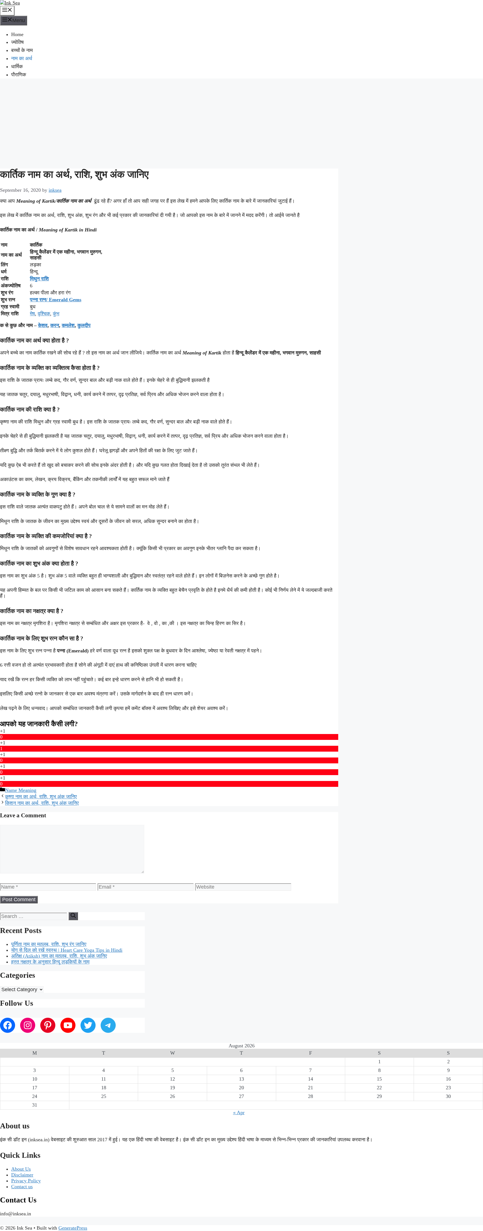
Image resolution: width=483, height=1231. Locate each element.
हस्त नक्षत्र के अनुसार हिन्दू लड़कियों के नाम (50, 962)
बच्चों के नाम (22, 50)
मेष (32, 313)
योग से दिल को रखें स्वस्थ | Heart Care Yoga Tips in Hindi (66, 950)
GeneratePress (72, 1228)
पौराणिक (18, 74)
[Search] (73, 916)
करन (54, 325)
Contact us (22, 1186)
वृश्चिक (44, 313)
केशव (43, 325)
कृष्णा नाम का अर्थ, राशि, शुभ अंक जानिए (41, 796)
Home (17, 34)
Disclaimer (22, 1175)
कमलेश (68, 325)
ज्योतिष (17, 42)
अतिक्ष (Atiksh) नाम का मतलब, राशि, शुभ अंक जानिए (59, 956)
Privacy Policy (26, 1180)
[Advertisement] (241, 123)
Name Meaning (20, 790)
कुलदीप (84, 325)
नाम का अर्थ (21, 58)
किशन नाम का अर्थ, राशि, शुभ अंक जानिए (42, 803)
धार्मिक (17, 66)
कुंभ (56, 313)
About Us (21, 1169)
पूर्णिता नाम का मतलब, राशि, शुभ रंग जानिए (48, 944)
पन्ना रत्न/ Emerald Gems (55, 299)
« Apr (239, 1112)
